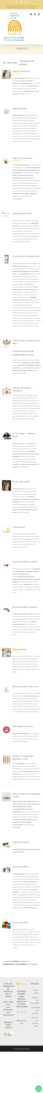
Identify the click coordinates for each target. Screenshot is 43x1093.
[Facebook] (18, 1012)
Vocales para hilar (20, 922)
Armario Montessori (21, 71)
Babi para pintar (19, 108)
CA (19, 1021)
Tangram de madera (21, 842)
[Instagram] (21, 1012)
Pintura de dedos (19, 649)
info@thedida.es (31, 8)
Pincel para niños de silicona (24, 561)
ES (17, 1021)
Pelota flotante (18, 527)
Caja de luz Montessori (22, 158)
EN (25, 1021)
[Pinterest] (25, 1012)
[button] (16, 73)
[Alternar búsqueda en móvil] (35, 14)
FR (22, 1023)
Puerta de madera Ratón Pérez (25, 686)
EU (21, 1021)
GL (23, 1021)
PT (20, 1023)
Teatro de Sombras (20, 866)
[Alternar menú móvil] (39, 14)
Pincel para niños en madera (24, 607)
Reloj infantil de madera (23, 726)
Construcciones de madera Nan (25, 256)
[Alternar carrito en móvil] (31, 14)
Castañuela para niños (22, 213)
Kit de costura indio (21, 481)
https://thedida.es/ (8, 1015)
